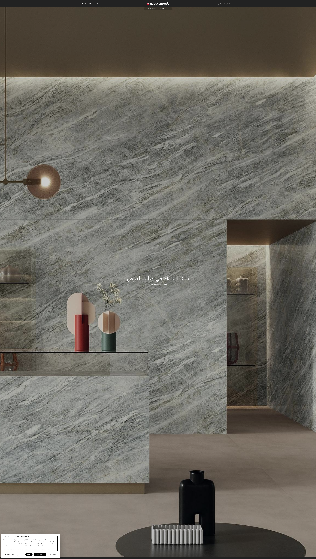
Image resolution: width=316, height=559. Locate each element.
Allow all (53, 554)
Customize (39, 554)
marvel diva (159, 8)
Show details (9, 554)
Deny (28, 554)
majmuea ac (166, 8)
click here (43, 549)
